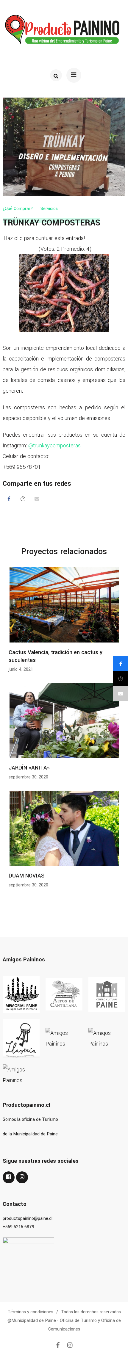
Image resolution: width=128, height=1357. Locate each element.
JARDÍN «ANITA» (29, 768)
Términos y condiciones (30, 1312)
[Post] (23, 498)
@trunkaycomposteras (54, 445)
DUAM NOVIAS (27, 876)
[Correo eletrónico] (37, 498)
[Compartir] (9, 498)
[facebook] (9, 1177)
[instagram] (22, 1177)
